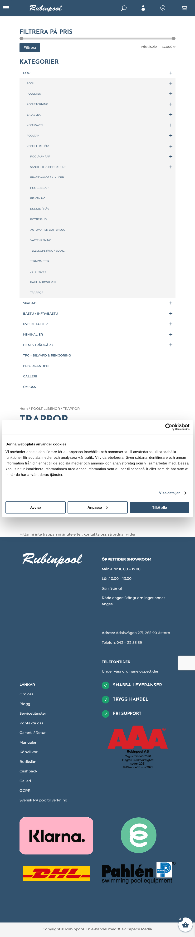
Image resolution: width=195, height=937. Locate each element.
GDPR (25, 790)
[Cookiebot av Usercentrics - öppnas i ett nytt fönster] (169, 426)
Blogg (25, 704)
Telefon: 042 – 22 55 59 (122, 642)
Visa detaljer (169, 493)
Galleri (25, 781)
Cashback (28, 771)
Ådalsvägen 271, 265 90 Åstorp (143, 632)
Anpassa (95, 507)
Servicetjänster (33, 713)
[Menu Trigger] (6, 8)
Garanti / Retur (33, 732)
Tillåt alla (159, 507)
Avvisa (35, 507)
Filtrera (30, 47)
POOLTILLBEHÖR (45, 408)
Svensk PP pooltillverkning (43, 800)
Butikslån (28, 761)
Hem (24, 408)
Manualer (28, 742)
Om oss (27, 694)
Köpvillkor (29, 752)
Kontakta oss (31, 723)
